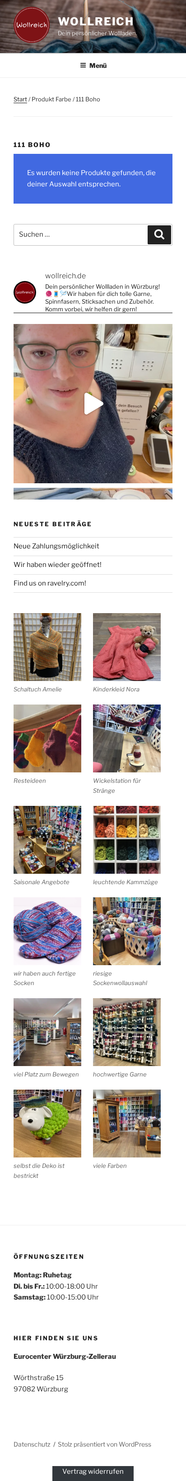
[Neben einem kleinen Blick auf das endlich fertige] (93, 403)
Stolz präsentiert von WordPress (104, 1444)
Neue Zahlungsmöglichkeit (56, 546)
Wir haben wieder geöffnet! (58, 565)
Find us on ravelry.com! (50, 583)
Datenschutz (32, 1444)
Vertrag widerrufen (93, 1471)
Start (20, 99)
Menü (98, 65)
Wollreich (96, 21)
